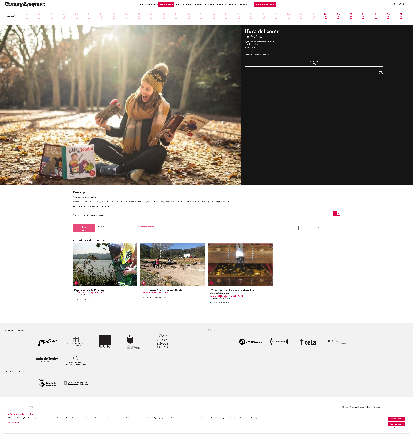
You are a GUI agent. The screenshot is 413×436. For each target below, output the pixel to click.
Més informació (13, 422)
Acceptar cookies (397, 419)
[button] (2, 16)
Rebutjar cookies (397, 424)
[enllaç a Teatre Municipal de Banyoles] (76, 342)
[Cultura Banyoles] (71, 5)
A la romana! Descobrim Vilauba (162, 290)
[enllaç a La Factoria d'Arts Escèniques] (105, 342)
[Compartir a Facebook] (382, 73)
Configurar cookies (399, 427)
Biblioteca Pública (254, 44)
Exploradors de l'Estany (89, 290)
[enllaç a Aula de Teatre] (47, 360)
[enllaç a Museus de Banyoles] (134, 342)
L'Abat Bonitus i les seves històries (231, 290)
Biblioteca (249, 54)
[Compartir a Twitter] (379, 73)
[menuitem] (400, 4)
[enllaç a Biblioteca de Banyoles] (162, 342)
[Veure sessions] (334, 213)
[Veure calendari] (338, 213)
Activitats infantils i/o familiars (264, 54)
